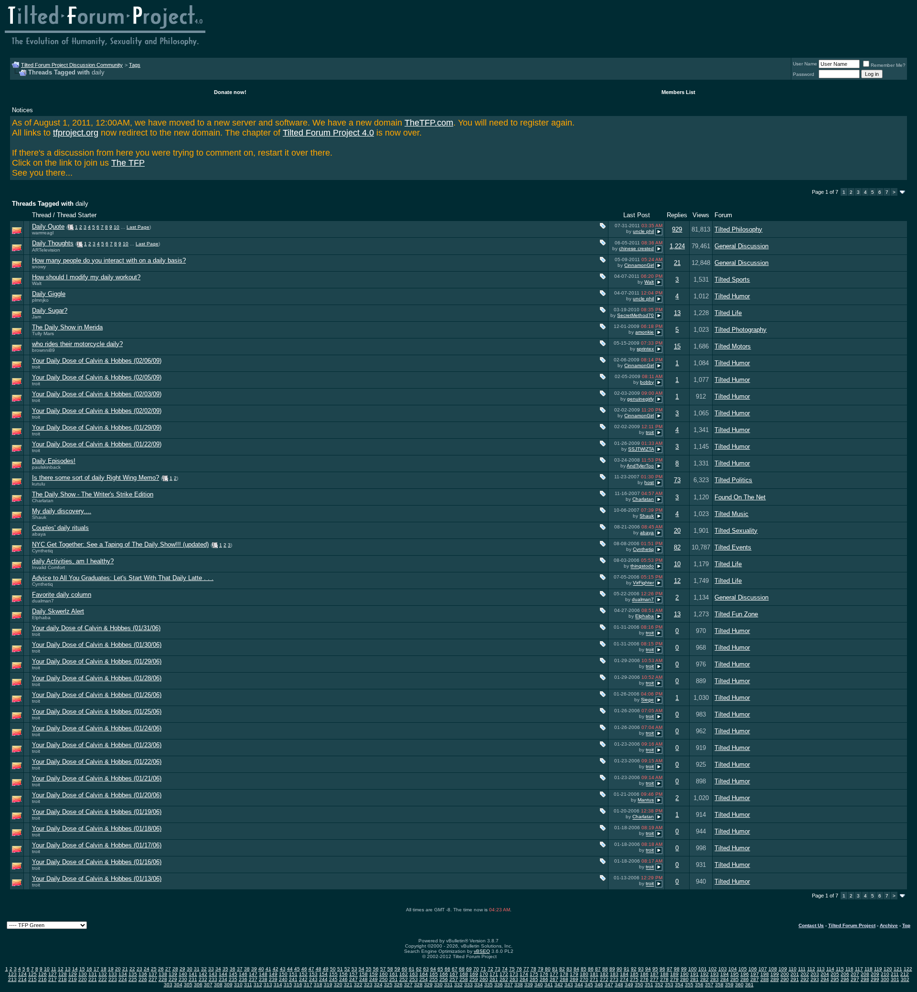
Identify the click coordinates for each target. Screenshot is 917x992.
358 (719, 984)
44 (290, 968)
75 (512, 968)
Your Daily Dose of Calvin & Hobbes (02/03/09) (96, 394)
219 (72, 979)
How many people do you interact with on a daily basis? (109, 260)
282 (704, 979)
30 (189, 968)
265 (534, 979)
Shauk (39, 517)
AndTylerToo (640, 465)
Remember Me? (888, 65)
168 (463, 974)
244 (323, 979)
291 (794, 979)
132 (102, 974)
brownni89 (43, 350)
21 (677, 262)
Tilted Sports (732, 279)
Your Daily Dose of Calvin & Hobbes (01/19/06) (96, 811)
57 (383, 968)
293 (814, 979)
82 (677, 547)
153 (313, 974)
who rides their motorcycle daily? (77, 344)
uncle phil (643, 231)
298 (865, 979)
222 (102, 979)
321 (348, 984)
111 (802, 968)
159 (373, 974)
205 (835, 974)
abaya (39, 534)
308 (218, 984)
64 (433, 968)
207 (855, 974)
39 (254, 968)
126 (42, 974)
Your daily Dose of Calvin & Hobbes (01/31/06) (96, 628)
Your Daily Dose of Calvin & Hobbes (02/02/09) (96, 410)
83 (569, 968)
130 (82, 974)
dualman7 (43, 600)
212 (904, 974)
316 (298, 984)
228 (163, 979)
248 (363, 979)
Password (803, 74)
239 (273, 979)
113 (821, 968)
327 (408, 984)
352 (659, 984)
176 (544, 974)
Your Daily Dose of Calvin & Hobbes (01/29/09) (96, 427)
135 (132, 974)
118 (868, 968)
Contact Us (811, 925)
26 (161, 968)
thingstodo (642, 566)
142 (203, 974)
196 (744, 974)
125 (32, 974)
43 (283, 968)
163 (413, 974)
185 (634, 974)
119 (878, 968)
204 (825, 974)
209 (875, 974)
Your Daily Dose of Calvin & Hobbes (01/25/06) (96, 711)
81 (555, 968)
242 (303, 979)
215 (32, 979)
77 (526, 968)
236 (243, 979)
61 (412, 968)
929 (677, 229)
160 (383, 974)
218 (62, 979)
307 (208, 984)
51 (340, 968)
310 (238, 984)
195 (734, 974)
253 (413, 979)
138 (163, 974)
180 (584, 974)
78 (533, 968)
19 (111, 968)
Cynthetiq (42, 550)
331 (448, 984)
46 (304, 968)
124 (22, 974)
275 (634, 979)
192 (704, 974)
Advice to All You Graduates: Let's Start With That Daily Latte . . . (122, 577)
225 (132, 979)
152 (303, 974)
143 (213, 974)
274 (624, 979)
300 (885, 979)
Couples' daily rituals (60, 527)
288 (764, 979)
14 (75, 968)
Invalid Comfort (48, 567)
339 (528, 984)
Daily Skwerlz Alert (58, 611)
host (649, 482)
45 (297, 968)
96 (662, 968)
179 (574, 974)
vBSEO (482, 951)
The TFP (128, 163)
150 (283, 974)
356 (699, 984)
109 (782, 968)
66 (447, 968)
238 (263, 979)
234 (223, 979)
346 (599, 984)
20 (677, 530)
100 (692, 968)
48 (318, 968)
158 (363, 974)
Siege (647, 700)
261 (494, 979)
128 (62, 974)
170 (484, 974)
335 (488, 984)
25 (154, 968)
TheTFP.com (429, 122)
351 (649, 984)
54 (361, 968)
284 (724, 979)
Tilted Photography (740, 329)
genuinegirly (640, 398)
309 (228, 984)
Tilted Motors (732, 346)
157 (353, 974)
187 (654, 974)
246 (343, 979)
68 (462, 968)
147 (253, 974)
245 (333, 979)
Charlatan (42, 500)
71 (483, 968)
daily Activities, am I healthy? (73, 561)
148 (263, 974)
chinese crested (636, 248)
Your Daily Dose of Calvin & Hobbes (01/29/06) (96, 661)
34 (218, 968)
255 (433, 979)
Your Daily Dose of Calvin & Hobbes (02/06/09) (96, 360)
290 (784, 979)
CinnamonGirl (639, 265)
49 (326, 968)
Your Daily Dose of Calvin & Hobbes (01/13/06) (96, 878)
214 (22, 979)
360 (739, 984)
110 (793, 968)
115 (840, 968)
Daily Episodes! (53, 460)
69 (469, 968)
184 (624, 974)
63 (426, 968)
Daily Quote (48, 226)
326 (398, 984)
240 (283, 979)
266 (544, 979)
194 (724, 974)
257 (453, 979)
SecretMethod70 (635, 315)
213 (12, 979)
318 (318, 984)
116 (849, 968)
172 (504, 974)
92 (634, 968)
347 (609, 984)
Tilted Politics (733, 480)
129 (72, 974)
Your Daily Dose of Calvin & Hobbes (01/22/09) (96, 444)
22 (132, 968)
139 (173, 974)
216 (42, 979)
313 (268, 984)
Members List (678, 92)
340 (538, 984)
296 (845, 979)
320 (338, 984)
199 (774, 974)
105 (742, 968)
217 (52, 979)
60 (404, 968)
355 (689, 984)
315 (288, 984)
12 (677, 580)
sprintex (645, 348)
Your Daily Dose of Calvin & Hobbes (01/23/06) (96, 745)
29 (182, 968)
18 (104, 968)
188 (664, 974)
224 (122, 979)
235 (233, 979)
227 (153, 979)
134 (122, 974)
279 (674, 979)
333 (468, 984)
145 (233, 974)
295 (835, 979)
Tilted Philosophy (738, 229)
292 (804, 979)
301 (895, 979)
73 (677, 480)
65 (440, 968)
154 (323, 974)
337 (508, 984)
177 (554, 974)
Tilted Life (728, 313)
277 (654, 979)
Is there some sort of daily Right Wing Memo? (95, 477)
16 (89, 968)
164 (423, 974)
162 (403, 974)
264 (524, 979)
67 (455, 968)
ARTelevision (46, 250)
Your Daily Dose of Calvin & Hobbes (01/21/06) (96, 778)
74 (505, 968)
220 (82, 979)
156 (343, 974)
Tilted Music (731, 513)
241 (293, 979)
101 (702, 968)
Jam (36, 316)
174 (524, 974)
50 (333, 968)
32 (204, 968)
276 (644, 979)
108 (772, 968)
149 (273, 974)
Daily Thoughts (53, 243)
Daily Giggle (48, 293)
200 (784, 974)
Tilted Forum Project (851, 925)
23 (139, 968)
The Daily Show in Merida (67, 327)
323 (368, 984)
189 (674, 974)
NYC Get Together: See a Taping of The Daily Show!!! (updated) (120, 544)
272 (604, 979)
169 (473, 974)
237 (253, 979)
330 (438, 984)
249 (373, 979)
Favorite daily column (61, 594)
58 (390, 968)
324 (378, 984)
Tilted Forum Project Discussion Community (72, 65)
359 (729, 984)
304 (178, 984)
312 (258, 984)
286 (744, 979)
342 (558, 984)
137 (153, 974)
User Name (805, 63)
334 (478, 984)
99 (684, 968)
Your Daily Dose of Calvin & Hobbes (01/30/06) (96, 644)
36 (232, 968)
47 (311, 968)
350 (639, 984)
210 (885, 974)
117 (859, 968)
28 (175, 968)
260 (484, 979)
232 (203, 979)
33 (211, 968)
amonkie (644, 332)
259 (473, 979)
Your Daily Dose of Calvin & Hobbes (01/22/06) (96, 761)
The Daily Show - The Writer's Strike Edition (92, 494)
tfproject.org (75, 132)
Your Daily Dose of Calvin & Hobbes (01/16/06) (96, 861)
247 (353, 979)
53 (354, 968)
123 (12, 974)
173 (514, 974)
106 (752, 968)
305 (188, 984)
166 (443, 974)
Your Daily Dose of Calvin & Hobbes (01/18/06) (96, 828)
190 (684, 974)
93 (641, 968)
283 (714, 979)
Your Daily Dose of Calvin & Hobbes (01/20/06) (96, 795)
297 (855, 979)
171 (494, 974)
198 (764, 974)
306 (198, 984)
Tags (134, 65)
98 (677, 968)
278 (664, 979)
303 (168, 984)
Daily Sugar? (49, 310)
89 (612, 968)
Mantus (646, 800)
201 (794, 974)
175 (534, 974)
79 (541, 968)
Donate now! (230, 92)
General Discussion (741, 246)
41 (268, 968)
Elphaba (41, 617)
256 (443, 979)
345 (589, 984)
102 (712, 968)
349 (629, 984)
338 (518, 984)
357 (709, 984)
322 (358, 984)
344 (579, 984)
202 (804, 974)
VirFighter (643, 583)
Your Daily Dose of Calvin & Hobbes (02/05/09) (96, 377)
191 (694, 974)
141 (193, 974)
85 (583, 968)
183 (614, 974)
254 (423, 979)
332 (458, 984)
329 (428, 984)
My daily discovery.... (61, 511)
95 (655, 968)
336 (498, 984)
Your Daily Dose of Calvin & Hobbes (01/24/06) (96, 728)
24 (146, 968)
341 (548, 984)
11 (53, 968)
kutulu (38, 483)
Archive (889, 925)
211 (895, 974)
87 (598, 968)
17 (96, 968)
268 (564, 979)
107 (762, 968)
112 (811, 968)
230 (183, 979)
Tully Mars (43, 333)
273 (614, 979)
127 (52, 974)
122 (908, 968)
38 (247, 968)
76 (519, 968)
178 (564, 974)
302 (905, 979)
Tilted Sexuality (735, 530)
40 (261, 968)
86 (591, 968)
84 (576, 968)
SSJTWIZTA (641, 449)
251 (393, 979)
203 (814, 974)
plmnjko (40, 300)
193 (714, 974)
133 (112, 974)
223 (112, 979)
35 (225, 968)
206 (845, 974)
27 (168, 968)
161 (393, 974)
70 (476, 968)
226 (143, 979)
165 (433, 974)
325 (388, 984)
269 (574, 979)
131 (92, 974)
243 (313, 979)
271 (594, 979)
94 (648, 968)
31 (197, 968)
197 (754, 974)
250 (383, 979)
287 (754, 979)
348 (619, 984)
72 (490, 968)
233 (213, 979)
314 (278, 984)
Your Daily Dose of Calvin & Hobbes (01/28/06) (96, 678)
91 (626, 968)
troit (36, 366)
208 (865, 974)
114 (830, 968)
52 (347, 968)
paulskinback (46, 467)
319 (328, 984)
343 (569, 984)
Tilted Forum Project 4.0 (328, 132)
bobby (647, 382)
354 (679, 984)
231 (193, 979)
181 (594, 974)
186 (644, 974)
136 (143, 974)
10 (116, 227)
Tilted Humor (732, 296)
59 (397, 968)
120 (888, 968)
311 (248, 984)
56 (376, 968)
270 (584, 979)
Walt (37, 283)
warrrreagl (42, 232)
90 (619, 968)
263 (514, 979)
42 (275, 968)
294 (825, 979)
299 (875, 979)
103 (722, 968)
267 (554, 979)
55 (369, 968)
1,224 (677, 246)
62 (419, 968)
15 (677, 346)
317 (308, 984)
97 (669, 968)
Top (906, 925)
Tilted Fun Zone (736, 614)
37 (240, 968)
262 (504, 979)
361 (749, 984)
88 (605, 968)
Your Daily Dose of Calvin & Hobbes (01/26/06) (96, 694)
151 (293, 974)
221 (92, 979)
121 (898, 968)
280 (684, 979)
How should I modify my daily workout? (86, 277)
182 (604, 974)
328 (418, 984)
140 (183, 974)
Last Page (138, 227)
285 (734, 979)
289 (774, 979)
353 (669, 984)
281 (694, 979)
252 (403, 979)
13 (677, 313)
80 (548, 968)
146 (243, 974)
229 (173, 979)
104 (732, 968)
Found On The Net (740, 497)
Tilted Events (732, 547)
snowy (39, 266)
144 (223, 974)
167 (453, 974)
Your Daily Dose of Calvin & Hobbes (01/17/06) (96, 845)
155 (333, 974)
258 (463, 979)
